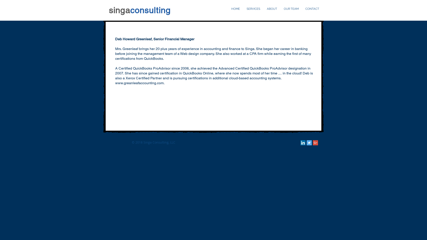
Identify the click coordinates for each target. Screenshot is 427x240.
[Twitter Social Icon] (309, 142)
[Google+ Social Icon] (315, 142)
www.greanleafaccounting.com (139, 83)
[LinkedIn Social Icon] (303, 142)
